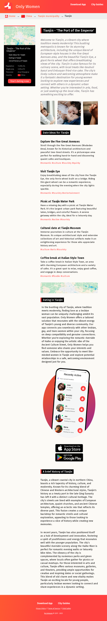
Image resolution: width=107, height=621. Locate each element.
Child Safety (66, 608)
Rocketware (48, 613)
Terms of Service (54, 608)
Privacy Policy (41, 608)
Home (11, 16)
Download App (78, 4)
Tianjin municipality (48, 16)
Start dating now (19, 81)
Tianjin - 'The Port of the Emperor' (19, 49)
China (28, 16)
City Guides (97, 4)
